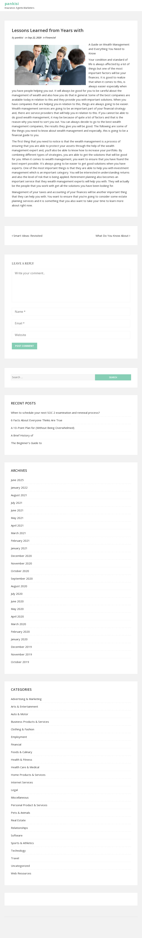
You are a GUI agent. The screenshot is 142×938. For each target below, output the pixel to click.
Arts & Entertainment (24, 706)
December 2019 (21, 647)
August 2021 (19, 495)
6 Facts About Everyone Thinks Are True (36, 420)
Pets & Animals (20, 812)
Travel (15, 858)
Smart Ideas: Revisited (27, 235)
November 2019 (21, 654)
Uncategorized (20, 866)
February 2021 (20, 540)
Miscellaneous (20, 797)
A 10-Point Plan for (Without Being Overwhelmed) (42, 428)
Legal (14, 790)
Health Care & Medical (25, 767)
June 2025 (17, 480)
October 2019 (20, 662)
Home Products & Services (28, 775)
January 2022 (19, 487)
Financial (50, 37)
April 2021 (17, 525)
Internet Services (22, 782)
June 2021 (17, 510)
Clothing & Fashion (22, 729)
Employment (19, 737)
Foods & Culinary (21, 752)
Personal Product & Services (29, 805)
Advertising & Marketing (26, 699)
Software (17, 835)
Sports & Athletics (22, 843)
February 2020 (20, 631)
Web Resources (21, 873)
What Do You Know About (112, 235)
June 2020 (17, 601)
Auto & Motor (19, 714)
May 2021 (17, 518)
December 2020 (21, 556)
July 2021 (17, 503)
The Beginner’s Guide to (26, 443)
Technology (18, 850)
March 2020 (18, 624)
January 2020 (19, 639)
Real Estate (18, 820)
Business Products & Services (30, 721)
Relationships (19, 828)
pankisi (12, 3)
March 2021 (18, 533)
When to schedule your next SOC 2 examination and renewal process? (55, 412)
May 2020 (17, 609)
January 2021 (19, 548)
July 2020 (17, 593)
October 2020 (20, 571)
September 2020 (22, 578)
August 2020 (19, 586)
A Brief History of (22, 435)
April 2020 (17, 616)
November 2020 (21, 563)
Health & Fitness (21, 759)
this (119, 82)
